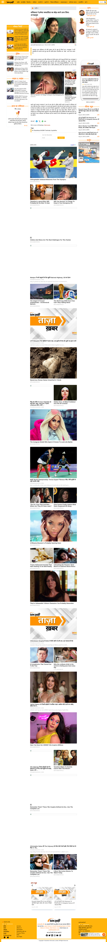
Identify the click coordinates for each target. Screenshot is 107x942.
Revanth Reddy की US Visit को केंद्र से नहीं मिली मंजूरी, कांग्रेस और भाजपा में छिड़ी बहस (42, 903)
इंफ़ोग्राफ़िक (6, 931)
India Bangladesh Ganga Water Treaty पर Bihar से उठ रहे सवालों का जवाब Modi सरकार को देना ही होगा (92, 22)
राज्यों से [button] (40, 2)
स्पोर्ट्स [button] (34, 2)
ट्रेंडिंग (18, 54)
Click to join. (47, 125)
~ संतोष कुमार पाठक (90, 15)
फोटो (5, 928)
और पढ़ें (25, 125)
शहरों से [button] (46, 2)
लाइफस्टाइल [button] (64, 2)
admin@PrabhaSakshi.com (37, 44)
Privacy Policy (21, 933)
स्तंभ (89, 8)
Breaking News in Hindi (63, 926)
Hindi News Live (54, 928)
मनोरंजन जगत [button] (72, 2)
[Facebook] (74, 23)
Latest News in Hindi (50, 926)
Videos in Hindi (44, 928)
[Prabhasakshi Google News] (75, 45)
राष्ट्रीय (18, 2)
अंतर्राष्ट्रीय (23, 2)
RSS (18, 935)
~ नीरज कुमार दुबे (90, 26)
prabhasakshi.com (54, 930)
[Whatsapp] (42, 122)
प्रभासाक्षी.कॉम (41, 924)
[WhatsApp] (74, 29)
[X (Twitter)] (74, 26)
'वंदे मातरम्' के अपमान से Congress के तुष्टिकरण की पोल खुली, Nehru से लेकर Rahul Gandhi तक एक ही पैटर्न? (92, 33)
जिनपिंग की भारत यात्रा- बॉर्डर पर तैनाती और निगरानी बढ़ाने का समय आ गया (92, 12)
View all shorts (90, 102)
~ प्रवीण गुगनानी (89, 37)
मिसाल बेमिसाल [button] (54, 2)
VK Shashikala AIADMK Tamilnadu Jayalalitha (44, 130)
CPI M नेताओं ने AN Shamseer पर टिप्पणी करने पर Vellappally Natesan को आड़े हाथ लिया (64, 903)
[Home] (32, 8)
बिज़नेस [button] (28, 2)
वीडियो (5, 930)
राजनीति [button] (80, 2)
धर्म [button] (86, 2)
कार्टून (5, 933)
